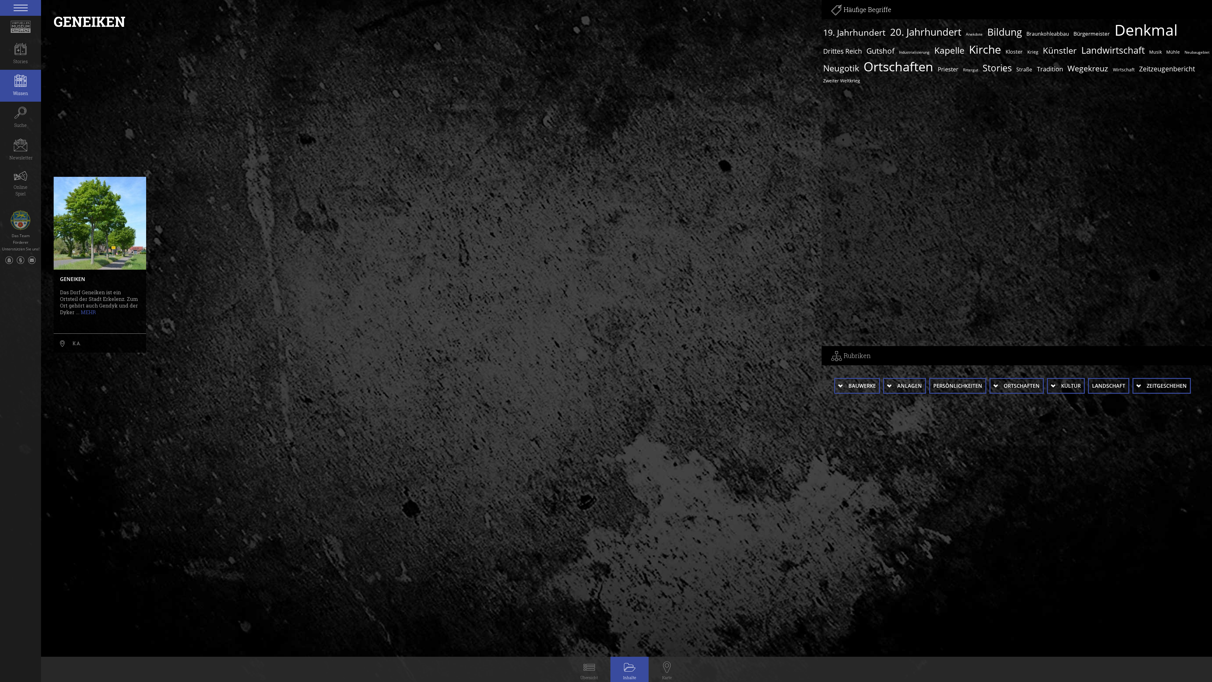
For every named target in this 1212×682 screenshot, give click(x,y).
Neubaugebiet (1197, 52)
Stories (997, 68)
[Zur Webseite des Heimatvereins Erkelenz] (20, 218)
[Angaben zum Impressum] (20, 263)
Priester (948, 69)
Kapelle (949, 50)
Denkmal (1146, 30)
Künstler (1060, 50)
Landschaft (1108, 385)
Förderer (20, 242)
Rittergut (970, 70)
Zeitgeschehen (1167, 385)
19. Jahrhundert (854, 32)
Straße (1024, 69)
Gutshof (880, 50)
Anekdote (974, 34)
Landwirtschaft (1113, 50)
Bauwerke (862, 385)
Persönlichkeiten (957, 385)
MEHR (88, 312)
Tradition (1050, 69)
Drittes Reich (842, 51)
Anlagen (909, 385)
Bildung (1004, 32)
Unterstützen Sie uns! (20, 249)
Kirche (985, 49)
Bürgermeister (1091, 33)
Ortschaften (898, 66)
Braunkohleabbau (1047, 33)
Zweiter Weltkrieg (841, 81)
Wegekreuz (1087, 68)
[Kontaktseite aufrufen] (32, 263)
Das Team (21, 235)
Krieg (1032, 52)
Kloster (1014, 51)
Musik (1155, 52)
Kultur (1071, 385)
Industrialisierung (914, 52)
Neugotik (841, 68)
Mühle (1173, 52)
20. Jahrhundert (925, 32)
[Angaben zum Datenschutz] (9, 263)
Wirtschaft (1124, 70)
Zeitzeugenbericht (1167, 68)
